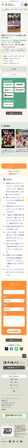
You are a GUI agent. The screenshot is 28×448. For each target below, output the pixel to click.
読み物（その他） (19, 9)
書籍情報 (7, 9)
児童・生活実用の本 (14, 376)
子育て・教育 (14, 379)
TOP (3, 9)
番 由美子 (21, 44)
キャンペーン (14, 388)
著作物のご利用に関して (7, 405)
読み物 (12, 9)
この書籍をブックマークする (14, 113)
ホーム (14, 373)
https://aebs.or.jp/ (19, 436)
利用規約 (4, 409)
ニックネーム (8, 288)
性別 (5, 305)
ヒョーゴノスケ (11, 47)
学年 (5, 297)
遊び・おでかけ (14, 385)
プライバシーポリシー (7, 407)
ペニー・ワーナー (9, 44)
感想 (5, 314)
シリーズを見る (13, 74)
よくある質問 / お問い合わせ (8, 403)
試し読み (14, 69)
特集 (14, 391)
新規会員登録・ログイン (14, 367)
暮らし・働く (14, 382)
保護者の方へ (5, 400)
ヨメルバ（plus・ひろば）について (10, 398)
